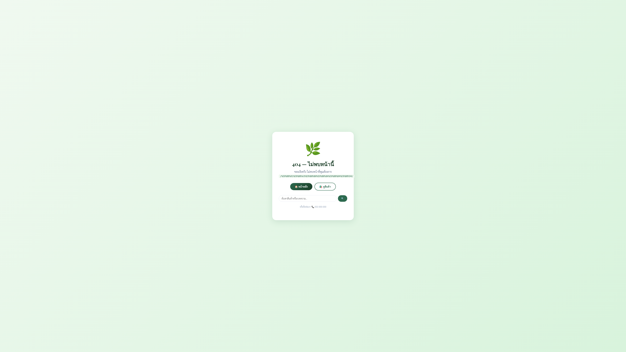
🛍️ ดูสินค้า (325, 186)
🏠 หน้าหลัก (301, 186)
